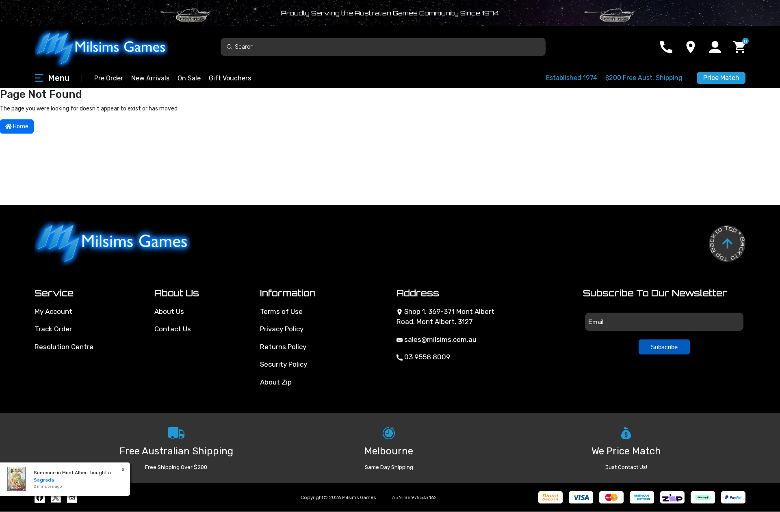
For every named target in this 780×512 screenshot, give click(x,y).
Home (20, 126)
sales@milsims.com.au (440, 339)
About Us (169, 311)
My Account (53, 311)
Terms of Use (281, 311)
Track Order (53, 329)
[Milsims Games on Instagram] (72, 498)
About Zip (276, 382)
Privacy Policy (281, 329)
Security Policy (283, 364)
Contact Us (172, 329)
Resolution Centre (64, 347)
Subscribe (664, 346)
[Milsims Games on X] (56, 498)
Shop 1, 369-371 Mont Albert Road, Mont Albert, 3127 (445, 316)
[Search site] (229, 46)
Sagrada (44, 480)
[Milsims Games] (110, 47)
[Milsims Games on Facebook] (40, 498)
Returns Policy (283, 347)
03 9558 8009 (426, 357)
